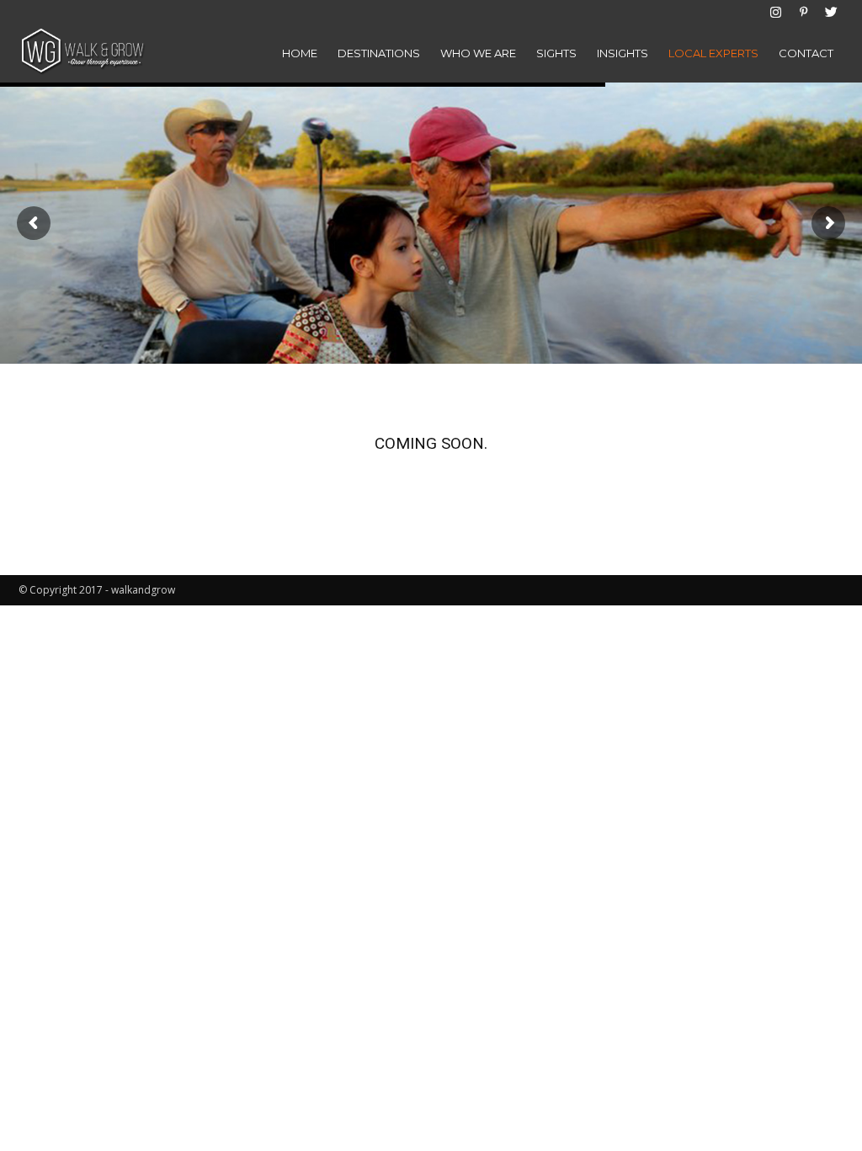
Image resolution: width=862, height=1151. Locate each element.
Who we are (478, 53)
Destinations (379, 53)
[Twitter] (830, 12)
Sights (556, 53)
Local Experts (713, 53)
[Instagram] (775, 12)
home (299, 53)
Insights (622, 53)
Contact (806, 53)
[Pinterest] (803, 12)
